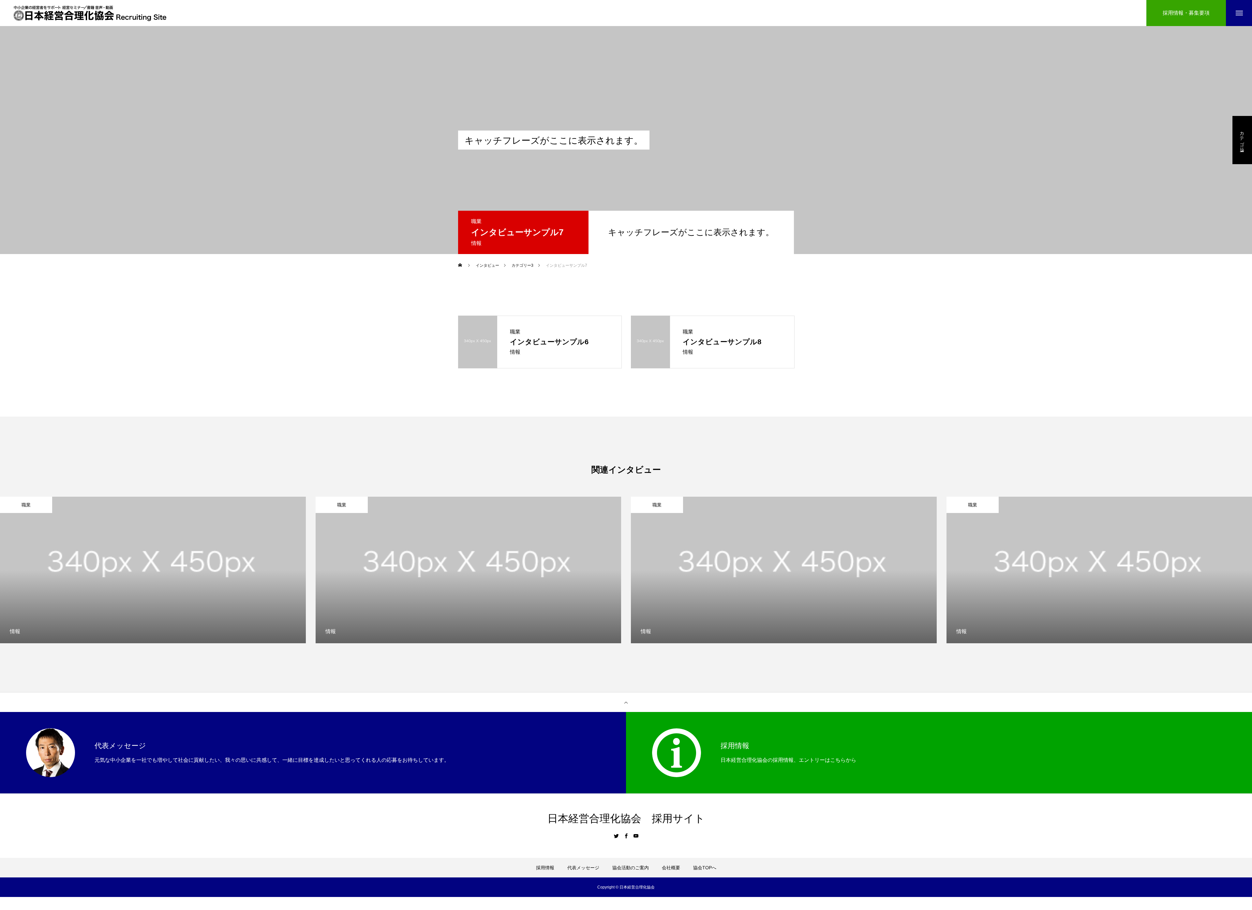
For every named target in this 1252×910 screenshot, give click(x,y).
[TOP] (626, 702)
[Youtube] (636, 835)
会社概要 (671, 867)
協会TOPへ (704, 867)
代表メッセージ (583, 867)
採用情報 (545, 867)
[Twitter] (616, 835)
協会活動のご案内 (630, 867)
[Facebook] (626, 835)
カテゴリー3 (1242, 140)
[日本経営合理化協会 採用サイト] (90, 13)
